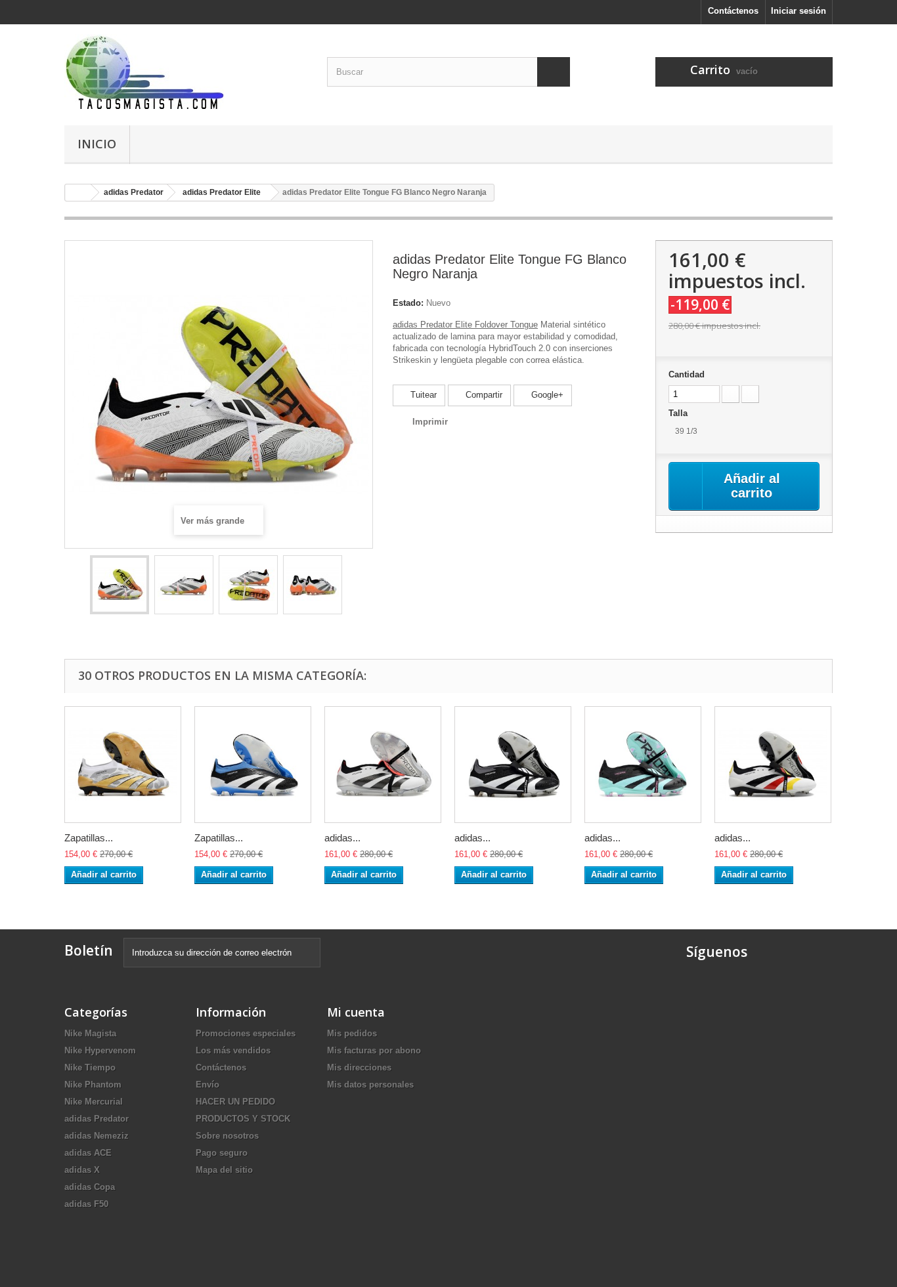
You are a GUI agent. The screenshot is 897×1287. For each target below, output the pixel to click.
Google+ (546, 395)
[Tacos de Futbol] (185, 71)
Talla (679, 413)
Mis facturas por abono (374, 1050)
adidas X (82, 1170)
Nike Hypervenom (100, 1050)
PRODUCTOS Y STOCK (243, 1119)
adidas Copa (89, 1187)
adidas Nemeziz (96, 1136)
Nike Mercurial (93, 1102)
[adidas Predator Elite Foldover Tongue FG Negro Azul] (642, 764)
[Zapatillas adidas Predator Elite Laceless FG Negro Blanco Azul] (252, 764)
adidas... (342, 837)
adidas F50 (86, 1204)
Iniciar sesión (798, 11)
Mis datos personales (370, 1084)
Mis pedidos (352, 1033)
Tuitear (422, 395)
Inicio (96, 144)
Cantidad (686, 374)
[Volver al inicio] (78, 192)
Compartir (482, 395)
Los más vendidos (233, 1050)
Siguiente (354, 586)
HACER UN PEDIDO (235, 1102)
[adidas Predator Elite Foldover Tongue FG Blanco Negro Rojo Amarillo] (772, 764)
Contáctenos (733, 11)
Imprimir (430, 422)
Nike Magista (90, 1033)
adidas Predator (96, 1119)
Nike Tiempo (90, 1067)
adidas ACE (88, 1153)
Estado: (408, 303)
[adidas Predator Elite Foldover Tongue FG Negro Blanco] (512, 764)
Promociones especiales (245, 1033)
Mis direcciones (359, 1067)
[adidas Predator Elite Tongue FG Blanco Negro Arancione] (119, 585)
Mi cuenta (356, 1012)
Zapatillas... (88, 837)
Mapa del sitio (224, 1170)
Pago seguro (222, 1153)
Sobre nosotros (227, 1136)
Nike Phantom (92, 1084)
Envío (207, 1084)
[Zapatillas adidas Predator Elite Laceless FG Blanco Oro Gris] (122, 764)
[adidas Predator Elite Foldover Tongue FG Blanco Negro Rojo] (382, 764)
